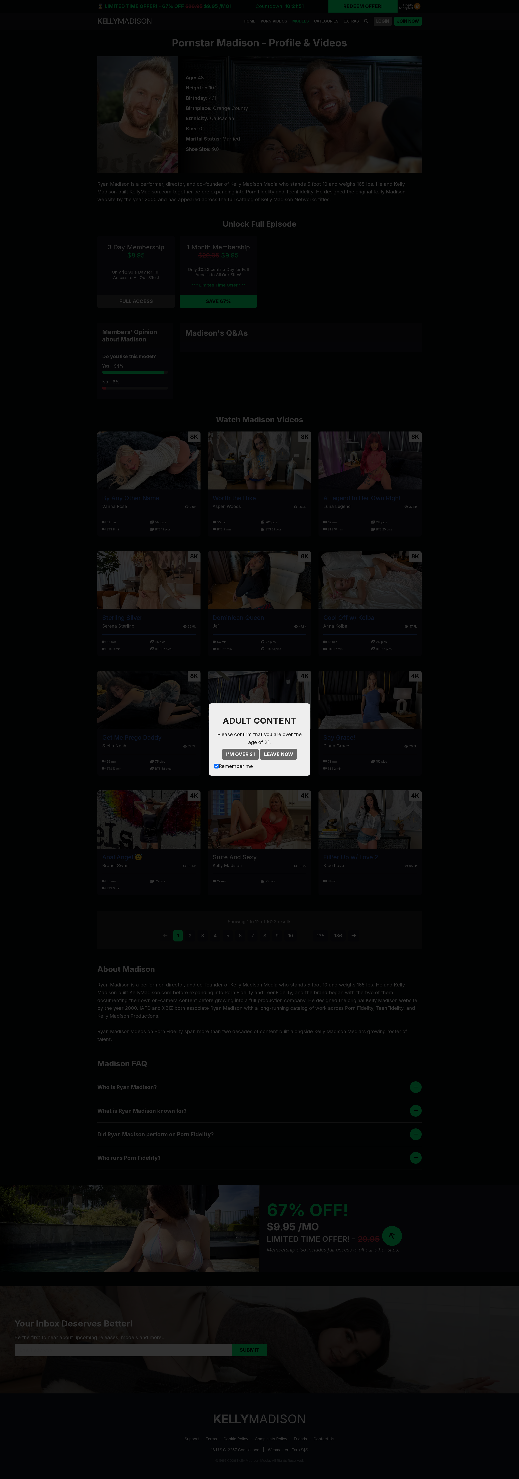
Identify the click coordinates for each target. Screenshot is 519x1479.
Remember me (236, 766)
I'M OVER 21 (240, 754)
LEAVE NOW (278, 754)
